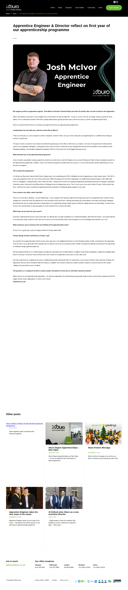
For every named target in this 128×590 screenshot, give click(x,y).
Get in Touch (114, 8)
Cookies (54, 580)
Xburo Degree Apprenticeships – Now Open (63, 449)
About (60, 7)
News (100, 7)
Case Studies (79, 7)
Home (53, 7)
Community (91, 7)
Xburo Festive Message (99, 448)
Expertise (69, 7)
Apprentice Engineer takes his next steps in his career (23, 513)
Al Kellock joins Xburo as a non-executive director (63, 513)
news (15, 38)
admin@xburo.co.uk (15, 565)
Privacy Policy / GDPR (42, 580)
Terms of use (64, 580)
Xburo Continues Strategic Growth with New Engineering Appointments (24, 425)
